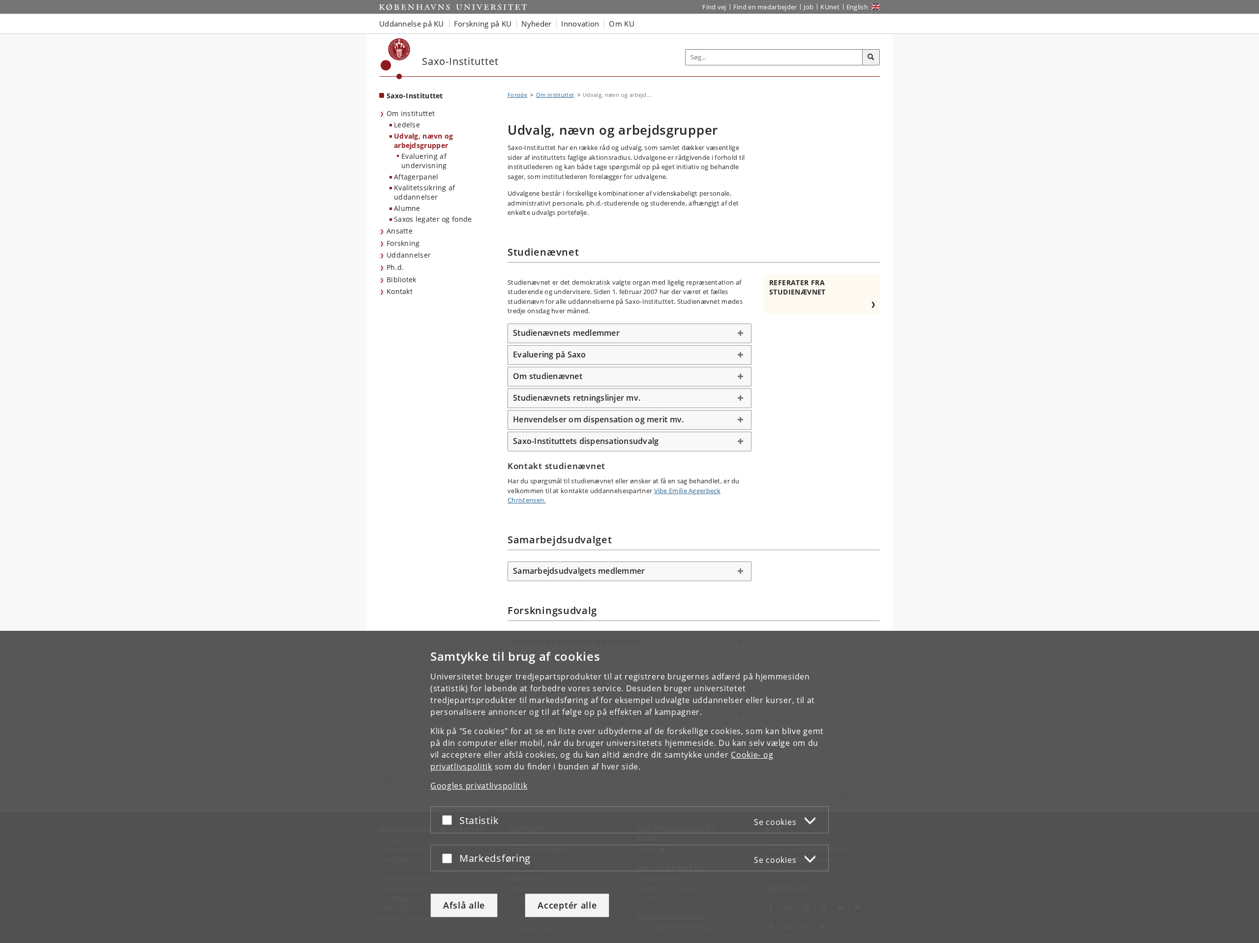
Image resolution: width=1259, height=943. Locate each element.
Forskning (403, 243)
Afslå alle (464, 905)
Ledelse (407, 124)
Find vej (714, 6)
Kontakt (400, 291)
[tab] (629, 333)
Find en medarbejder (765, 6)
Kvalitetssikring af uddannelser (424, 192)
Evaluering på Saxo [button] (549, 354)
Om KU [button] (621, 24)
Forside (517, 94)
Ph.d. (395, 267)
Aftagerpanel (416, 176)
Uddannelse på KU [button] (411, 24)
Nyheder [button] (536, 24)
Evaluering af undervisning (424, 160)
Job (808, 6)
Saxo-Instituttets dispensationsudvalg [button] (586, 441)
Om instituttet (411, 113)
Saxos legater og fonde (433, 219)
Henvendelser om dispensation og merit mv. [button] (598, 419)
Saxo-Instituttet (415, 95)
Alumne (407, 208)
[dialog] (629, 787)
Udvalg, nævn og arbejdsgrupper (423, 140)
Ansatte (400, 231)
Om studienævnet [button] (547, 376)
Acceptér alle (567, 905)
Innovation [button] (580, 24)
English (857, 6)
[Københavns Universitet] (396, 58)
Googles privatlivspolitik (479, 785)
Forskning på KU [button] (483, 24)
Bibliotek (402, 279)
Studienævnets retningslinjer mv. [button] (576, 397)
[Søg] (871, 57)
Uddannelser (409, 255)
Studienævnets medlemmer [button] (566, 332)
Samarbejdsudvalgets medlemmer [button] (579, 570)
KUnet (829, 6)
